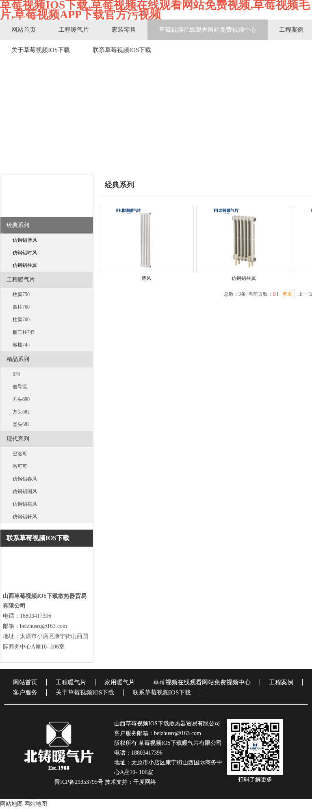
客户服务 (25, 692)
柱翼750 (21, 294)
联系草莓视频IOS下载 (122, 50)
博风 (146, 278)
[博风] (146, 239)
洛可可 (20, 466)
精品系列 (17, 359)
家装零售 (124, 29)
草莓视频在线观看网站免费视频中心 (207, 29)
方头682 (21, 412)
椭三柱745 (24, 332)
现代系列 (17, 439)
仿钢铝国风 (25, 491)
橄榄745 (21, 345)
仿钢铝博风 (25, 240)
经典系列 (17, 225)
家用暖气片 (119, 682)
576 (16, 374)
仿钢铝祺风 (25, 504)
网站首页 (23, 29)
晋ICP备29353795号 (78, 782)
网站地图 (11, 804)
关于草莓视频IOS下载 (40, 50)
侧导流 (20, 386)
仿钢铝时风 (25, 252)
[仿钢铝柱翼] (243, 239)
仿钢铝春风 (25, 479)
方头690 (21, 399)
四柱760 (21, 307)
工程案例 (281, 682)
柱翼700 (21, 319)
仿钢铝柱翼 (25, 265)
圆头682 (21, 424)
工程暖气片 (73, 29)
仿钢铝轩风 (25, 516)
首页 (287, 294)
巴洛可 (20, 453)
